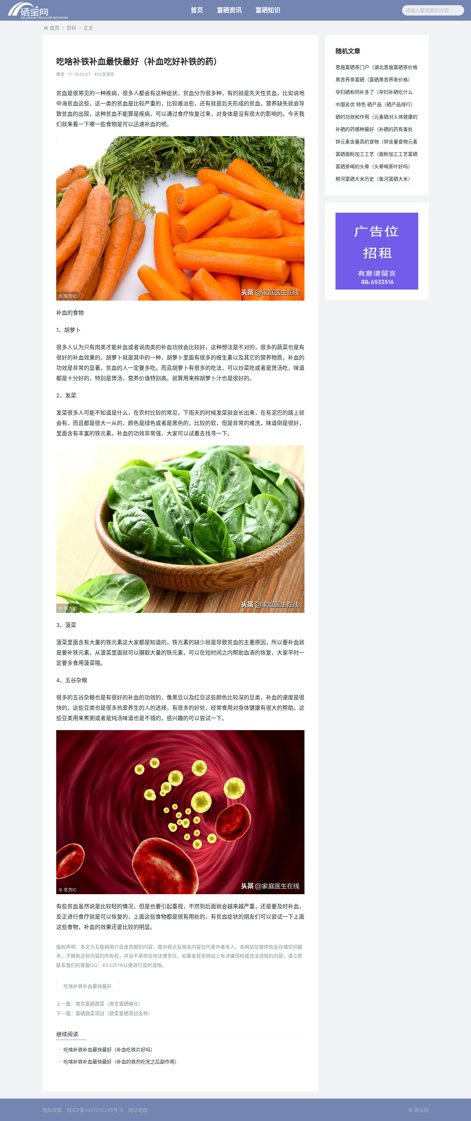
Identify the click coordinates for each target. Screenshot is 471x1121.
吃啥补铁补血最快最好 (87, 986)
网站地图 (138, 1110)
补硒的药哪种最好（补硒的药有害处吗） (374, 130)
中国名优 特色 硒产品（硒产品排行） (375, 104)
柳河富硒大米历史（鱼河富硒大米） (374, 179)
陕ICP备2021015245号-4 (95, 1110)
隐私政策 (52, 1110)
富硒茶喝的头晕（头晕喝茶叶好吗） (374, 166)
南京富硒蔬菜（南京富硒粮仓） (99, 1004)
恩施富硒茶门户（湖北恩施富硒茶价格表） (376, 68)
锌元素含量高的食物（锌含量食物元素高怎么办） (376, 143)
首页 (197, 10)
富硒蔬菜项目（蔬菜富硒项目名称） (104, 1013)
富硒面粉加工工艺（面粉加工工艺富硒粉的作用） (376, 155)
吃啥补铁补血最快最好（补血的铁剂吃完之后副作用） (121, 1061)
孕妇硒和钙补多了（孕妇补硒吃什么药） (374, 93)
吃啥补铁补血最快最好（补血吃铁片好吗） (109, 1049)
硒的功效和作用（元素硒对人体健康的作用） (376, 118)
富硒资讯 (229, 10)
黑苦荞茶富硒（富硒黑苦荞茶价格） (374, 79)
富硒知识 (267, 10)
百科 (71, 28)
